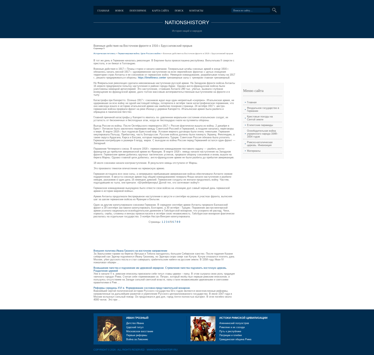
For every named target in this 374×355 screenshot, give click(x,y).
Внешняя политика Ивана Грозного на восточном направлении (130, 250)
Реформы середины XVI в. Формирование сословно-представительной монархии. (142, 287)
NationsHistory (187, 22)
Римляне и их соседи (232, 327)
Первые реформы (136, 335)
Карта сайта (160, 10)
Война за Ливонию (137, 339)
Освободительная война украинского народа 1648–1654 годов (262, 133)
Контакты (196, 10)
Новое (119, 10)
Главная (103, 10)
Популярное (138, 10)
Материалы (253, 150)
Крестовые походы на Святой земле (260, 118)
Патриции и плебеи (230, 335)
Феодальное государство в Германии (263, 109)
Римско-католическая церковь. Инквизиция (260, 144)
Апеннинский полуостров (234, 323)
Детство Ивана (135, 323)
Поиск (179, 10)
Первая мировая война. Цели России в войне (139, 53)
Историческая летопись (105, 53)
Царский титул (135, 327)
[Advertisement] (164, 238)
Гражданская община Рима (235, 339)
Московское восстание (139, 331)
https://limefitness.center (152, 77)
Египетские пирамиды (260, 125)
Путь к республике (230, 331)
